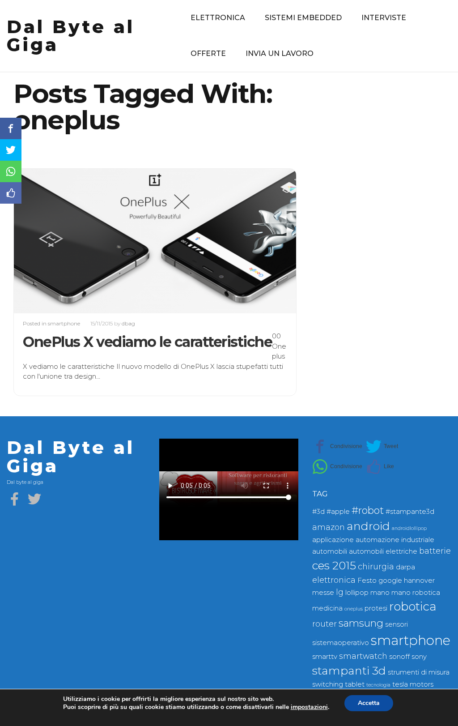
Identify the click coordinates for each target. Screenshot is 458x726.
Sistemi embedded (303, 17)
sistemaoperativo (340, 643)
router (324, 623)
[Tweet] (382, 446)
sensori (396, 624)
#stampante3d (410, 512)
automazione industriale (395, 540)
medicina (327, 608)
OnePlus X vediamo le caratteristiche (147, 341)
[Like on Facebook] (380, 466)
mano (380, 593)
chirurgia (376, 566)
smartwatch (363, 656)
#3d (318, 512)
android (368, 526)
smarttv (324, 657)
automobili (329, 551)
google (390, 581)
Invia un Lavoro (280, 53)
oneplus (353, 609)
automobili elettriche (383, 551)
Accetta (369, 703)
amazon (328, 527)
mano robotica (415, 593)
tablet (355, 684)
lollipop (357, 593)
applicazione (333, 540)
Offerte (208, 53)
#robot (368, 510)
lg (340, 592)
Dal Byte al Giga (71, 36)
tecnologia (378, 685)
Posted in (35, 323)
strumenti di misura (419, 672)
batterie (435, 550)
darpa (405, 567)
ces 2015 (334, 565)
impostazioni (309, 707)
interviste (383, 17)
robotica (413, 606)
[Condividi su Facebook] (337, 446)
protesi (376, 608)
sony (419, 657)
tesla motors (412, 684)
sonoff (399, 657)
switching (327, 684)
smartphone (64, 323)
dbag (128, 323)
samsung (361, 623)
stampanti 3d (349, 670)
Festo (367, 581)
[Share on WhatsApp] (337, 466)
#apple (338, 512)
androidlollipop (409, 528)
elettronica (218, 17)
